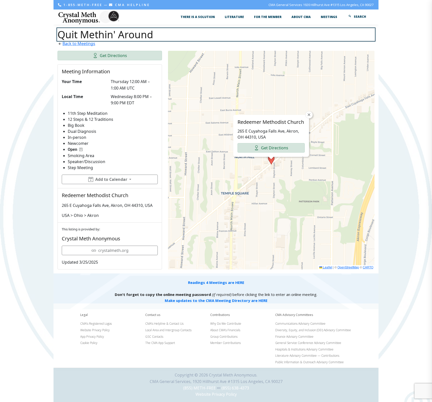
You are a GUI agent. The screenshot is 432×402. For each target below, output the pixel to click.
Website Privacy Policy (216, 394)
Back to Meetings (78, 43)
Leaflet (327, 267)
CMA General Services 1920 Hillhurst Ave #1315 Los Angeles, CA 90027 (321, 5)
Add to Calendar (111, 179)
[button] (271, 160)
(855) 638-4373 (235, 388)
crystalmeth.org (113, 250)
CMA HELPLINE (131, 5)
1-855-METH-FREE (83, 5)
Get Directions (113, 55)
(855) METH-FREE (199, 388)
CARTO (368, 267)
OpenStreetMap (348, 267)
